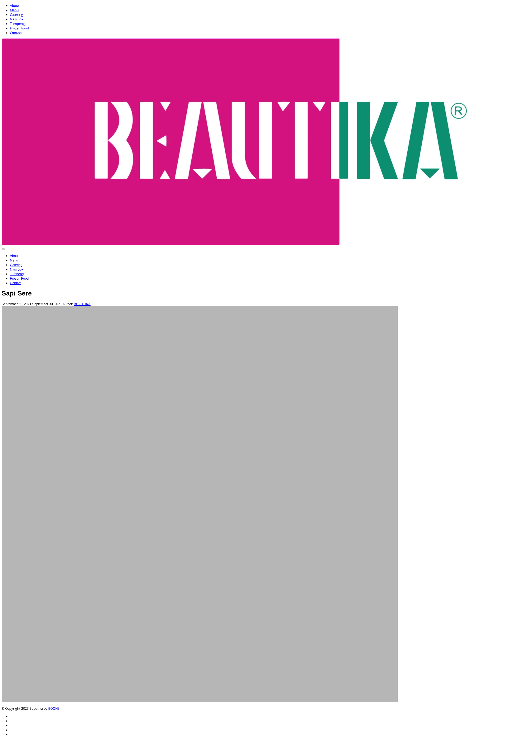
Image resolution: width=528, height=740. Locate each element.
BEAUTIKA (82, 304)
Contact (16, 32)
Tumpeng (17, 23)
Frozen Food (19, 28)
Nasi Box (16, 19)
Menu (14, 10)
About (14, 5)
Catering (16, 14)
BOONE (54, 708)
